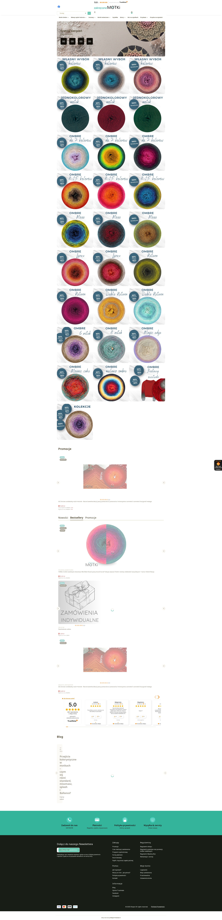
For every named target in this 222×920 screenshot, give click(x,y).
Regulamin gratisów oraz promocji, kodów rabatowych (151, 850)
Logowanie (143, 870)
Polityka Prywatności (158, 907)
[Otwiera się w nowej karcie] (59, 7)
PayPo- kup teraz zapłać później (122, 860)
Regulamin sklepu (146, 847)
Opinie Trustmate (118, 890)
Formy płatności (117, 855)
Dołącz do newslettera (69, 850)
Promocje (115, 847)
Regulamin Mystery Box (148, 854)
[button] (89, 13)
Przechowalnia (145, 875)
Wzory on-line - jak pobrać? (121, 873)
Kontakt (115, 878)
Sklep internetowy (110, 917)
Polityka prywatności (119, 875)
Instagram (115, 896)
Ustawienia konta (146, 878)
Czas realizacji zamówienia (121, 849)
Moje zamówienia (146, 873)
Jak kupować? (116, 870)
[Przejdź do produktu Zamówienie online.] (80, 602)
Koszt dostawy (117, 858)
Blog (113, 887)
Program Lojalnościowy (120, 852)
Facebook (115, 893)
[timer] (111, 38)
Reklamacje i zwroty (146, 857)
